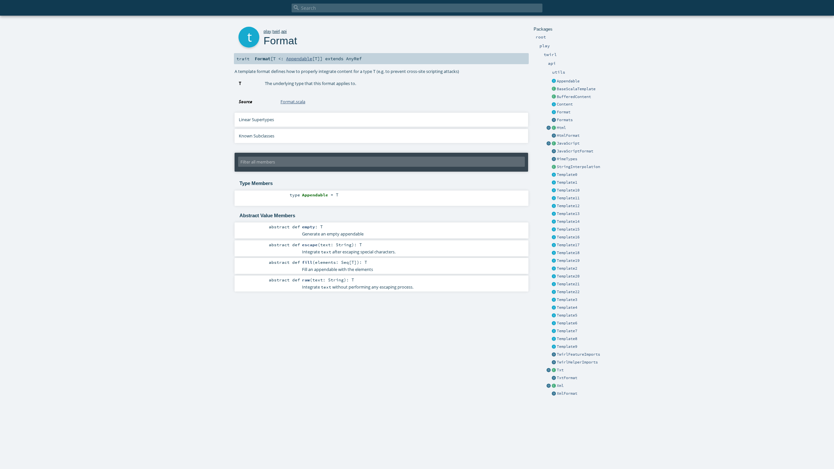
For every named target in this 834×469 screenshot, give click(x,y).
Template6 (567, 323)
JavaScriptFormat (575, 151)
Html (561, 127)
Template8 (567, 338)
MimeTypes (567, 159)
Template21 (568, 284)
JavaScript (568, 143)
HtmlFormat (568, 135)
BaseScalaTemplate (576, 89)
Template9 (567, 346)
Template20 (568, 276)
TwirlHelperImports (577, 362)
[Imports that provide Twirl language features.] (553, 354)
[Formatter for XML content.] (553, 393)
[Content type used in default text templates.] (553, 370)
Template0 (567, 174)
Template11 (568, 198)
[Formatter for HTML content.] (553, 135)
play (267, 31)
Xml (560, 385)
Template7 (567, 331)
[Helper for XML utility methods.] (548, 386)
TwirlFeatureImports (578, 354)
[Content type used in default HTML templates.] (553, 128)
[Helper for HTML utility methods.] (548, 128)
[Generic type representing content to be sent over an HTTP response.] (553, 104)
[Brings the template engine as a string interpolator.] (553, 167)
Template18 (568, 252)
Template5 (567, 315)
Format (563, 112)
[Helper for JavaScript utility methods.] (548, 143)
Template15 (568, 229)
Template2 (567, 268)
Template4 (567, 307)
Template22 (568, 292)
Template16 (568, 237)
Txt (560, 370)
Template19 (568, 260)
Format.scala (292, 102)
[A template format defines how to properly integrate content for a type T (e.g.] (553, 112)
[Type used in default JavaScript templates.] (553, 143)
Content (565, 104)
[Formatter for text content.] (553, 378)
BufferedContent (574, 96)
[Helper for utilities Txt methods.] (548, 370)
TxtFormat (567, 378)
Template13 (568, 213)
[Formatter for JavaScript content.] (553, 151)
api (284, 31)
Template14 (568, 221)
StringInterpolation (578, 166)
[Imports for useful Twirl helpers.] (553, 362)
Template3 (567, 299)
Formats (565, 120)
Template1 (567, 182)
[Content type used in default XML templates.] (553, 386)
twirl (276, 31)
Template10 (568, 190)
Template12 (568, 206)
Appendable (568, 81)
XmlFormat (567, 393)
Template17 (568, 245)
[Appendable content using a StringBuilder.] (553, 97)
